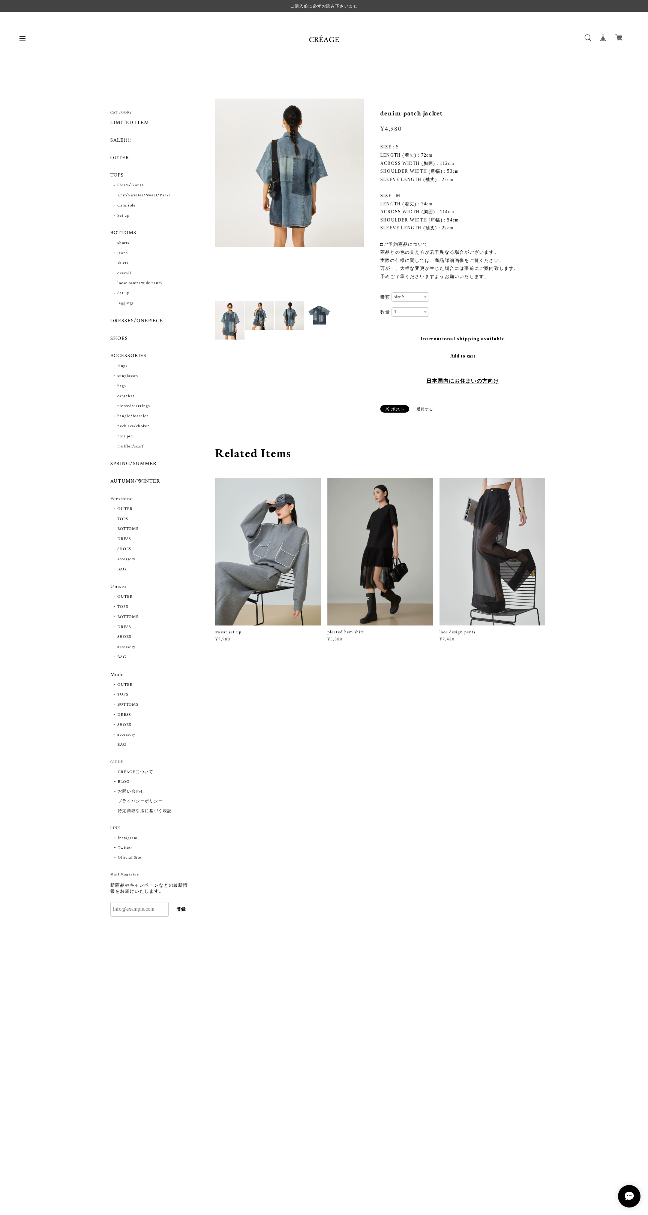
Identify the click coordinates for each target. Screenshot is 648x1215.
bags (121, 386)
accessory (126, 559)
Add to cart (463, 356)
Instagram (128, 838)
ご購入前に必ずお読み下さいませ (323, 6)
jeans (122, 253)
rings (122, 365)
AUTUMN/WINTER (135, 481)
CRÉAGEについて (135, 772)
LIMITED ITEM (129, 123)
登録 (181, 909)
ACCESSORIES (128, 356)
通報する (425, 409)
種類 (385, 297)
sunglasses (127, 376)
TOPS (117, 175)
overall (124, 273)
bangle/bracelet (132, 416)
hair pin (125, 436)
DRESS (124, 539)
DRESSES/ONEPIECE (136, 321)
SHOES (119, 338)
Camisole (126, 205)
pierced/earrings (133, 405)
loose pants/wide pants (139, 283)
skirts (122, 263)
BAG (121, 569)
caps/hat (125, 396)
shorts (123, 242)
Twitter (125, 847)
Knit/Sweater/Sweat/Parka (144, 195)
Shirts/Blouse (130, 185)
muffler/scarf (130, 446)
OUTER (119, 158)
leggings (125, 303)
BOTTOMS (123, 233)
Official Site (129, 857)
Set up (123, 215)
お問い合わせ (131, 791)
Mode (117, 675)
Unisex (118, 587)
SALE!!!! (120, 140)
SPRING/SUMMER (133, 464)
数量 (385, 312)
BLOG (124, 781)
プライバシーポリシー (140, 801)
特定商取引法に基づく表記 (145, 811)
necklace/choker (133, 426)
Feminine (121, 499)
